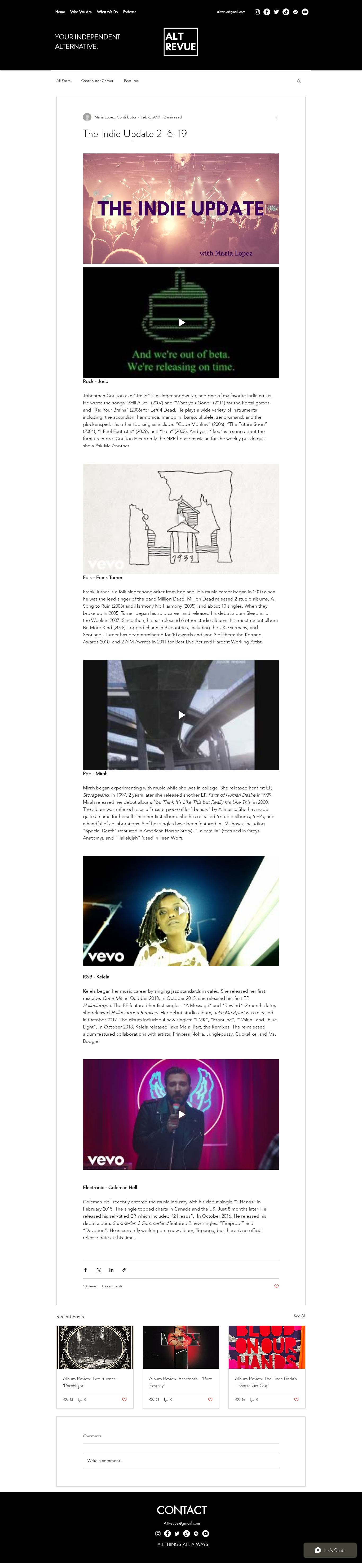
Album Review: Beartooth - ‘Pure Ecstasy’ (180, 1382)
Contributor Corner (97, 80)
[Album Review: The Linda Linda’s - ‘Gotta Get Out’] (267, 1347)
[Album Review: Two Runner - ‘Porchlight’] (95, 1347)
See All (300, 1315)
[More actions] (276, 117)
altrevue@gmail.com (231, 12)
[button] (298, 81)
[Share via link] (124, 1269)
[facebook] (266, 11)
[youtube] (305, 11)
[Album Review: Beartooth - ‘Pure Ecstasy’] (181, 1347)
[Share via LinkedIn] (111, 1269)
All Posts (63, 80)
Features (131, 80)
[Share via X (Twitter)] (98, 1269)
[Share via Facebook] (85, 1269)
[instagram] (257, 11)
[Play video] (181, 322)
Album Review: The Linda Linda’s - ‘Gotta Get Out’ (266, 1382)
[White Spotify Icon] (295, 11)
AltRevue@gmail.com (182, 1523)
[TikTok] (285, 11)
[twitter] (276, 11)
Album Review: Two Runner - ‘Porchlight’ (91, 1382)
